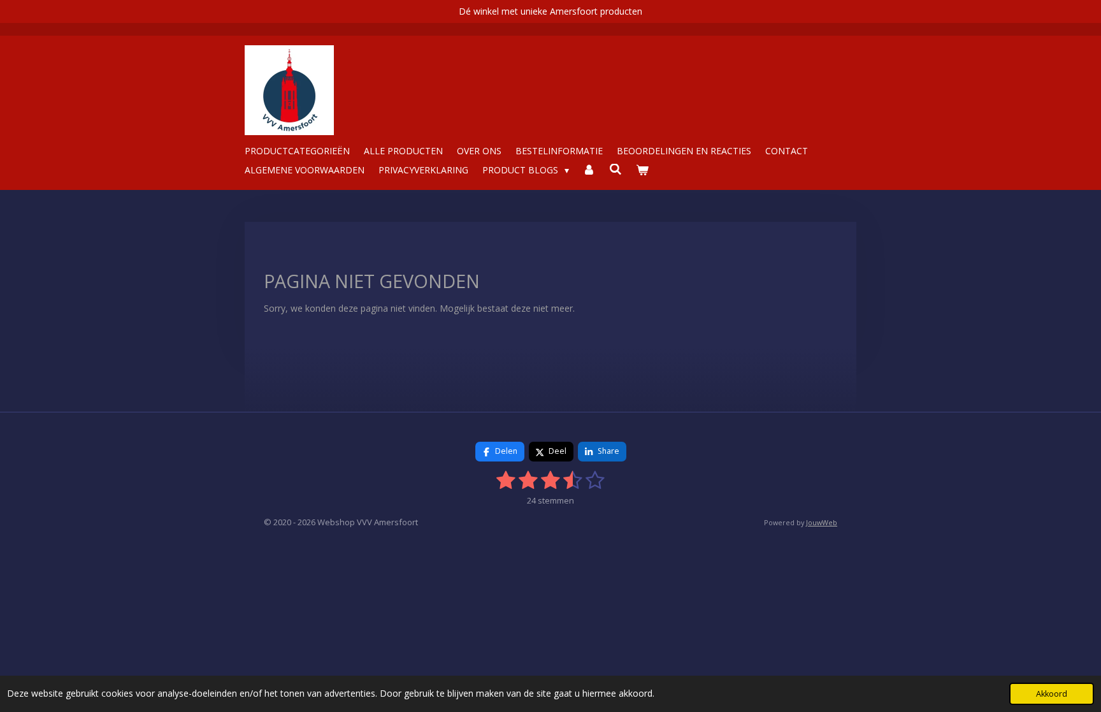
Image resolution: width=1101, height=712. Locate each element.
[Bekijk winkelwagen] (642, 170)
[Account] (589, 170)
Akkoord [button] (1051, 693)
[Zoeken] (615, 169)
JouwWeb (821, 522)
